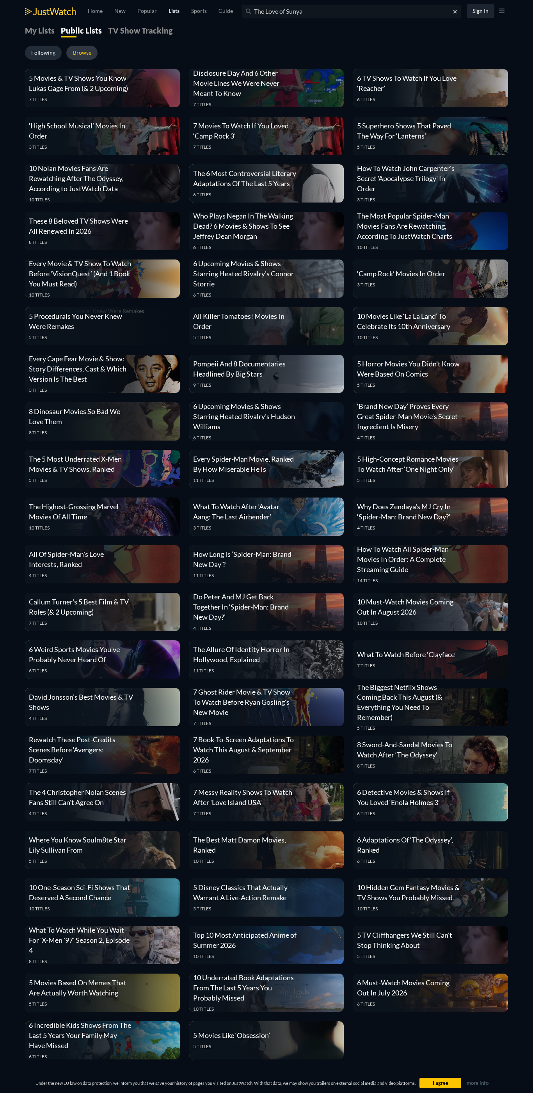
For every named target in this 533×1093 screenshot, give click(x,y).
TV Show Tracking (140, 30)
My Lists (40, 30)
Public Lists (81, 30)
